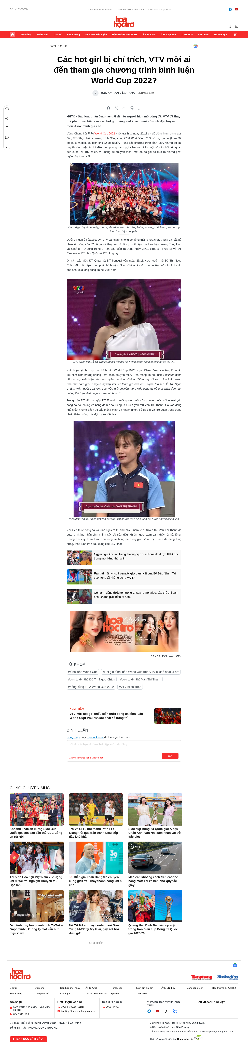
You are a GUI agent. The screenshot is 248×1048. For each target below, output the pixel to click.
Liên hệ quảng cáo (69, 1002)
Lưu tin (7, 128)
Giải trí (57, 34)
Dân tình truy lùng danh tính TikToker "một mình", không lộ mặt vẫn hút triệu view (36, 929)
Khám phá (42, 34)
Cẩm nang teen (195, 987)
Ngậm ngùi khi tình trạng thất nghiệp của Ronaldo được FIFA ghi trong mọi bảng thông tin (136, 556)
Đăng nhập (73, 737)
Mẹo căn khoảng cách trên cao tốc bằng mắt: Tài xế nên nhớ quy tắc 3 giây (153, 881)
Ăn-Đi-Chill (149, 34)
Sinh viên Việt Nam (159, 9)
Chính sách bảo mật (211, 1002)
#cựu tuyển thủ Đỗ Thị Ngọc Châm (91, 679)
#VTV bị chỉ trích (130, 687)
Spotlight (203, 34)
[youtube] (236, 9)
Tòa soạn (16, 1002)
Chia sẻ (7, 118)
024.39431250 (21, 1014)
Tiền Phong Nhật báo (130, 9)
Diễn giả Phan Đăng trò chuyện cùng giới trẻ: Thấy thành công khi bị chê (95, 881)
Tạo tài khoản (95, 737)
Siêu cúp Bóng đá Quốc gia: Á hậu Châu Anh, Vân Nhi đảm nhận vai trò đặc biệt (154, 833)
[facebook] (230, 9)
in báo (131, 108)
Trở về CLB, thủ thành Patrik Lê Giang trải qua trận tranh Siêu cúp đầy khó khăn (93, 833)
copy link (124, 108)
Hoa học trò (20, 974)
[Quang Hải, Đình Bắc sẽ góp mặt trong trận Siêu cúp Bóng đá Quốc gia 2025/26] (155, 906)
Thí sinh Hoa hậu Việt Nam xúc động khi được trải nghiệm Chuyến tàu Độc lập (36, 881)
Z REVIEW (187, 34)
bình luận (139, 108)
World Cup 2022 (104, 133)
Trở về (7, 146)
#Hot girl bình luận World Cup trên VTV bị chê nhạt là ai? (141, 672)
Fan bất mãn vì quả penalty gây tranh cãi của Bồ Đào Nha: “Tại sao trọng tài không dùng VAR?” (135, 575)
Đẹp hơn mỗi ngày (96, 34)
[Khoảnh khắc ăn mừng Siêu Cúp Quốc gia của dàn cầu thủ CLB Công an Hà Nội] (37, 809)
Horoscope (220, 34)
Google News (195, 46)
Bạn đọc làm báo (29, 1038)
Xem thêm (235, 34)
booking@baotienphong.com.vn (78, 1011)
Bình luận (7, 137)
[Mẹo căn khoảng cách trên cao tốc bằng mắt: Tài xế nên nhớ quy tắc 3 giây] (155, 858)
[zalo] (176, 1011)
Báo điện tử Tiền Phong (124, 21)
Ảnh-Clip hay (168, 34)
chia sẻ (108, 108)
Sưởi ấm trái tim (144, 987)
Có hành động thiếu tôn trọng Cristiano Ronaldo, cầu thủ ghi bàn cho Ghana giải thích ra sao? (135, 595)
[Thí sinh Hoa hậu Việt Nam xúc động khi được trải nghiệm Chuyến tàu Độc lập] (37, 858)
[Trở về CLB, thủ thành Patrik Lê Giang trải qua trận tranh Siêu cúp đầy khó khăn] (96, 809)
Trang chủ (12, 34)
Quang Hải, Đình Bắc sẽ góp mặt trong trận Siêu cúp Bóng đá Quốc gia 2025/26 (153, 929)
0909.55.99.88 (69, 1006)
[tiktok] (167, 1011)
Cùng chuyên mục (30, 788)
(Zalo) (81, 1006)
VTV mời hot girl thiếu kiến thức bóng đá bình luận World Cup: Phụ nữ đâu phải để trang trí (106, 715)
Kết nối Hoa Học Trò (96, 993)
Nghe (7, 109)
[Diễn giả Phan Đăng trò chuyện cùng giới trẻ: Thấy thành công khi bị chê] (96, 858)
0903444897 (112, 1006)
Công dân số (42, 993)
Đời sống (26, 34)
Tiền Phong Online (100, 9)
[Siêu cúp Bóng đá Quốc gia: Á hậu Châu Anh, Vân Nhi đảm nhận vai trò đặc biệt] (155, 809)
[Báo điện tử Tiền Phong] (201, 978)
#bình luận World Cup (83, 672)
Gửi (170, 756)
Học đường (73, 34)
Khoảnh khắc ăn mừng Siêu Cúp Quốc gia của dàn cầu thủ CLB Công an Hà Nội (36, 833)
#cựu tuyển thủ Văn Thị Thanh (140, 679)
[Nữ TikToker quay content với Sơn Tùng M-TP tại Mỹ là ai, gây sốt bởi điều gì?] (96, 906)
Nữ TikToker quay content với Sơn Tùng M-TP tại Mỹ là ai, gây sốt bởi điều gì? (94, 929)
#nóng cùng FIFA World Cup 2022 (91, 687)
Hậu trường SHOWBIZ (124, 34)
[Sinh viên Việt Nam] (227, 978)
